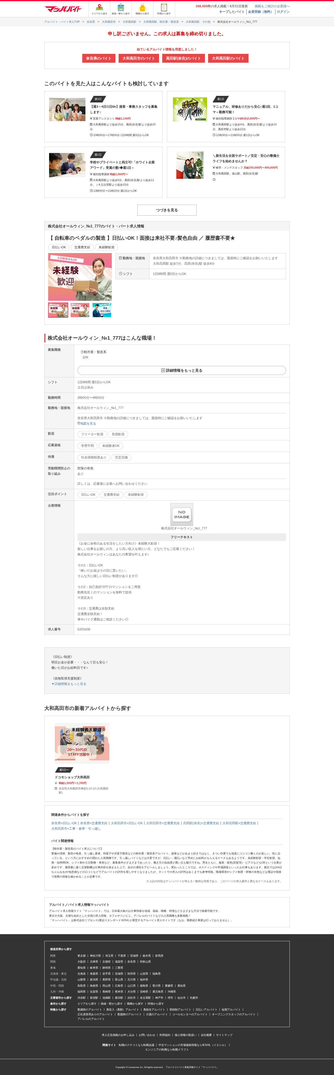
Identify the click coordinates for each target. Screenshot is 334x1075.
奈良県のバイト (99, 58)
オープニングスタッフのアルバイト (234, 1014)
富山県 (119, 979)
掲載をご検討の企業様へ (272, 6)
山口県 (131, 985)
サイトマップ (224, 1035)
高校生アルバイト (154, 1009)
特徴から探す (156, 1003)
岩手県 (106, 973)
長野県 (106, 979)
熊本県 (119, 991)
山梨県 (81, 979)
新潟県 (94, 979)
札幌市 (194, 997)
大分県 (131, 991)
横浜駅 (119, 997)
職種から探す (135, 1003)
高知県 (181, 985)
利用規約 (165, 1035)
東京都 (81, 955)
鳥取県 (81, 985)
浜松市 (131, 997)
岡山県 (106, 985)
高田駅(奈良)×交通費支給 (201, 823)
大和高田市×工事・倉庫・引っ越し (76, 828)
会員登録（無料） (261, 11)
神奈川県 (95, 955)
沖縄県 (172, 991)
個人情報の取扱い (186, 1035)
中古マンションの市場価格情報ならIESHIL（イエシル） (193, 1045)
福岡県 (81, 991)
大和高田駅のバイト (228, 58)
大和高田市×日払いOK (127, 823)
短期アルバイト (231, 1009)
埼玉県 (109, 955)
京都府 (106, 961)
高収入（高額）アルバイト (122, 1009)
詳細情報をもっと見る (184, 370)
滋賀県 (119, 961)
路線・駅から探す (112, 1003)
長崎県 (106, 991)
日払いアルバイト (206, 1009)
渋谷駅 (81, 997)
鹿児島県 (157, 991)
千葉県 (122, 955)
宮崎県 (144, 991)
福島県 (156, 973)
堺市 (170, 997)
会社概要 (206, 1035)
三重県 (119, 967)
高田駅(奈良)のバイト (183, 58)
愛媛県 (169, 985)
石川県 (131, 979)
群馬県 (159, 955)
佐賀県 (94, 991)
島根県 (94, 985)
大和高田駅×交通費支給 (239, 823)
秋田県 (131, 973)
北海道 (81, 973)
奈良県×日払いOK (64, 823)
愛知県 (81, 967)
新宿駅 (94, 997)
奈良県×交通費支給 (93, 823)
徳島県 (144, 985)
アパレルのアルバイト (91, 1018)
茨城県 (134, 955)
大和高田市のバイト (138, 58)
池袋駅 (106, 997)
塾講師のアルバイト (89, 1009)
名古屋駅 (145, 997)
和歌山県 (145, 961)
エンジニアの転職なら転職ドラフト (167, 1049)
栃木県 (147, 955)
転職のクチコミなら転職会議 (136, 1045)
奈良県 (131, 961)
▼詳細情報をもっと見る (68, 684)
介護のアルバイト (157, 1014)
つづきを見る (167, 210)
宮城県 (119, 973)
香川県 (156, 985)
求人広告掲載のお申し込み (118, 1035)
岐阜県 (94, 967)
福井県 (144, 979)
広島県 (119, 985)
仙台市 (181, 997)
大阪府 (81, 961)
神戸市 (159, 997)
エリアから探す (87, 1003)
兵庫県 (94, 961)
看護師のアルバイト (129, 1014)
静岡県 (106, 967)
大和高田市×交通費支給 (163, 823)
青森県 (94, 973)
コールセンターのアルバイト (190, 1014)
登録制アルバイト (180, 1009)
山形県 (144, 973)
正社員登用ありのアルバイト (95, 1014)
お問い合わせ (147, 1035)
